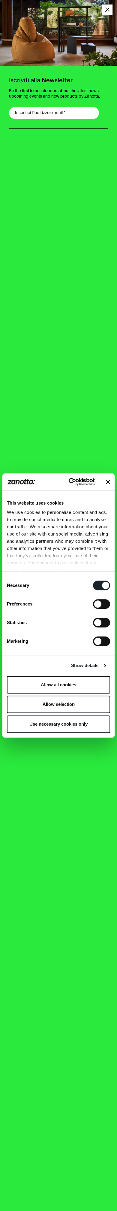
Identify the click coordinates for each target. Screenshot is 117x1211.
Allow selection (59, 704)
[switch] (101, 604)
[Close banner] (108, 482)
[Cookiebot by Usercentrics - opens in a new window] (71, 482)
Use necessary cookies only (58, 724)
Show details (84, 665)
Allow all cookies (58, 684)
